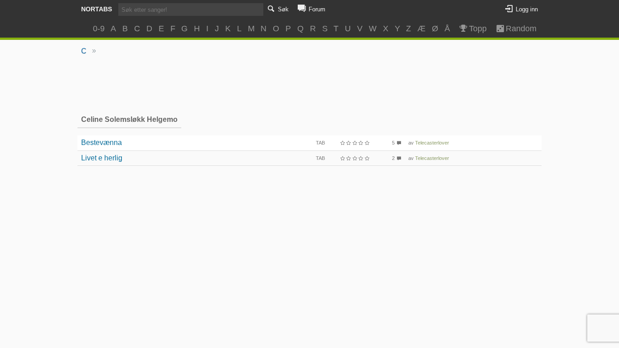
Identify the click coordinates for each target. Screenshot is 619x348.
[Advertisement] (309, 84)
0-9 (99, 28)
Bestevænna (101, 142)
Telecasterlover (432, 142)
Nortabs (96, 9)
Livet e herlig (101, 158)
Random (517, 28)
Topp (478, 28)
